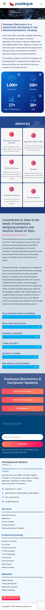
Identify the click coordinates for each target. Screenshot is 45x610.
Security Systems (8, 522)
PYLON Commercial (9, 548)
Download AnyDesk (12, 598)
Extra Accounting (8, 561)
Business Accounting (9, 541)
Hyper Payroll (6, 564)
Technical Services (8, 525)
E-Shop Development (9, 584)
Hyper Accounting (8, 567)
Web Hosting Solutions (10, 587)
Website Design (7, 580)
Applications (6, 518)
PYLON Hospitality (8, 551)
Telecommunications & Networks (13, 528)
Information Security (9, 515)
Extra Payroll (6, 557)
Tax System (6, 544)
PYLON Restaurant (8, 554)
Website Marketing (8, 590)
